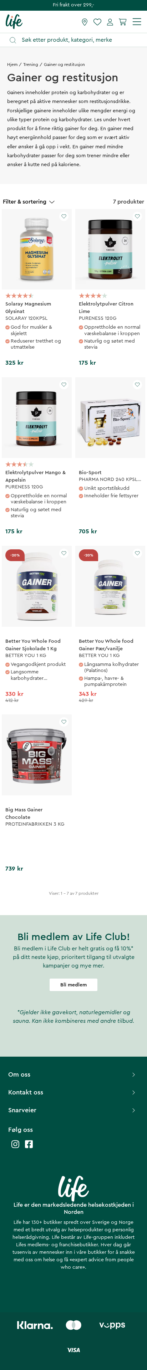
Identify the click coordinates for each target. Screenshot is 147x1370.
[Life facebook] (29, 1147)
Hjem (12, 64)
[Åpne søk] (77, 40)
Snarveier (22, 1110)
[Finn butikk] (85, 21)
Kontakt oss (25, 1092)
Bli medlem (73, 984)
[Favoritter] (97, 21)
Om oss (19, 1074)
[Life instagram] (15, 1147)
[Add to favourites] (64, 216)
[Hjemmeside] (14, 21)
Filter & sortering (24, 202)
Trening (30, 64)
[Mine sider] (110, 21)
